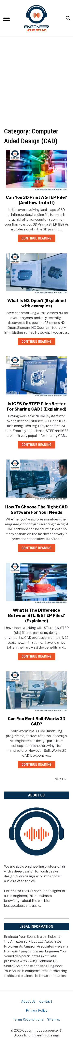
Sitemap (53, 1019)
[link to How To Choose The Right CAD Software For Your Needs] (36, 479)
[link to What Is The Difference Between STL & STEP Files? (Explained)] (36, 583)
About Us (28, 1001)
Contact (45, 1001)
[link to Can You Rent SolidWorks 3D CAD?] (36, 691)
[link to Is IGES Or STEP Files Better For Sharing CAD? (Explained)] (36, 376)
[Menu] (6, 19)
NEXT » (60, 779)
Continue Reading (37, 238)
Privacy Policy (36, 1010)
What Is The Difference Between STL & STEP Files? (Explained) (36, 615)
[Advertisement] (36, 81)
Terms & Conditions (28, 1019)
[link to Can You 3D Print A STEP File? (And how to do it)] (36, 170)
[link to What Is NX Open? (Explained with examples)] (36, 273)
